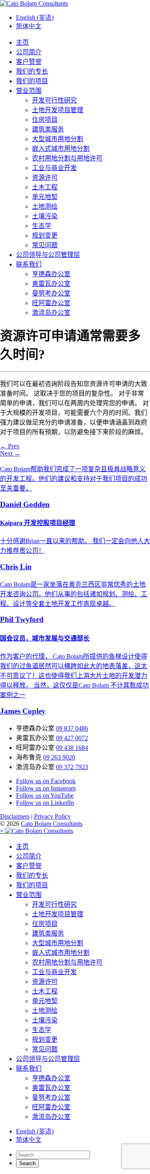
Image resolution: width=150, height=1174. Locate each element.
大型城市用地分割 (57, 138)
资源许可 (45, 177)
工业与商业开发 (54, 167)
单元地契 (45, 196)
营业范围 (29, 90)
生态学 (41, 225)
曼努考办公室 (51, 293)
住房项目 (45, 119)
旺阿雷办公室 (51, 303)
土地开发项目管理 (57, 110)
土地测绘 (45, 206)
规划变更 (45, 235)
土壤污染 (45, 216)
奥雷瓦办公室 (51, 283)
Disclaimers (15, 816)
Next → (10, 453)
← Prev (10, 446)
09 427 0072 (72, 738)
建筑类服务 (48, 129)
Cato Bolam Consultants (51, 823)
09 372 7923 (72, 767)
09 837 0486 (72, 728)
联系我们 (29, 264)
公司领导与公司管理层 (48, 254)
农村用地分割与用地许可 (67, 158)
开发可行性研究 (54, 100)
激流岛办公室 (51, 312)
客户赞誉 (29, 61)
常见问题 (45, 245)
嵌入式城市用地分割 (61, 148)
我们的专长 (32, 71)
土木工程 (45, 187)
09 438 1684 (72, 747)
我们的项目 (32, 81)
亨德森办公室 (51, 274)
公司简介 (29, 52)
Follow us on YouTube (45, 795)
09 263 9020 (59, 757)
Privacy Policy (52, 816)
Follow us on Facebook (46, 781)
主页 (22, 42)
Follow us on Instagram (46, 788)
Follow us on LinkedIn (45, 802)
